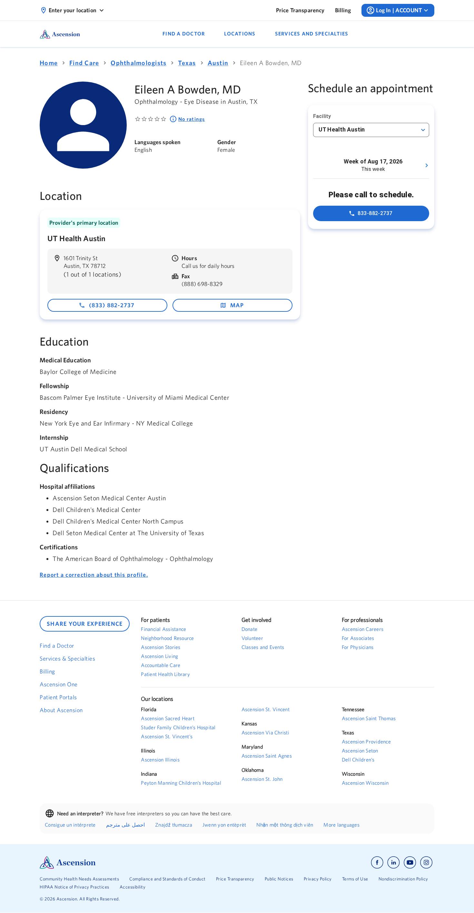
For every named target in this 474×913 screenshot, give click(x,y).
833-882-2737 (375, 213)
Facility (322, 116)
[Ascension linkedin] (393, 862)
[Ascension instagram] (426, 862)
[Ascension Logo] (138, 862)
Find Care (84, 62)
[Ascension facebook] (377, 862)
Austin (218, 62)
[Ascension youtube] (410, 862)
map (237, 305)
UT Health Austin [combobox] (342, 129)
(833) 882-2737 (112, 305)
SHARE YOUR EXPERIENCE (85, 623)
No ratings (191, 119)
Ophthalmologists (138, 62)
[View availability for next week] (426, 165)
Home (49, 62)
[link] (300, 10)
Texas (187, 62)
